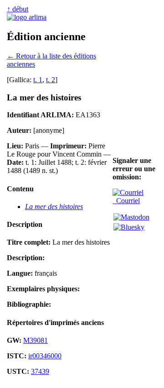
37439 (40, 371)
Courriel (126, 200)
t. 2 (50, 80)
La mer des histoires (54, 206)
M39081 (35, 340)
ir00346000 (45, 356)
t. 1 (37, 80)
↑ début (17, 9)
